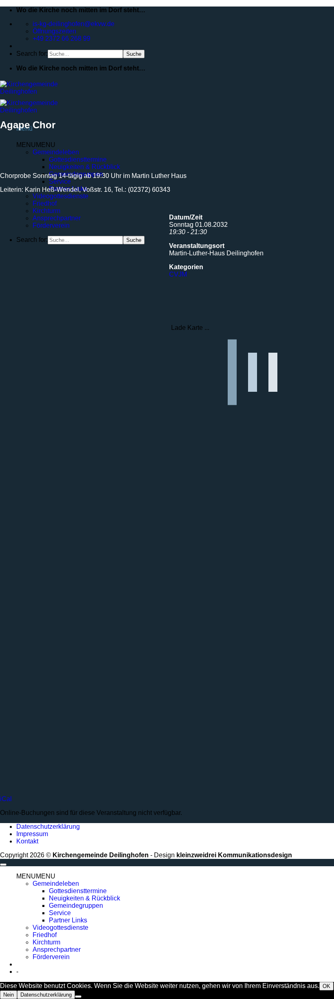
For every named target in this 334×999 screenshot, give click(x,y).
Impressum (32, 833)
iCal (6, 798)
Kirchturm (46, 210)
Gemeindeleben (56, 883)
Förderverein (51, 225)
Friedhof (45, 203)
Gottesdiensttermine (78, 890)
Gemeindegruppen (76, 905)
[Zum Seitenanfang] (3, 864)
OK (326, 986)
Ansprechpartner (57, 218)
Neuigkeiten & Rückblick (84, 166)
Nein (8, 995)
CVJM (178, 274)
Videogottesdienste (60, 196)
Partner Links (68, 920)
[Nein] (78, 996)
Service (60, 181)
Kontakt (27, 841)
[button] (35, 876)
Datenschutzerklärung (48, 826)
